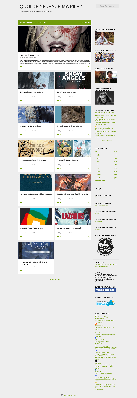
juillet (98, 158)
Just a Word (98, 333)
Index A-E (98, 213)
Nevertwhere (99, 326)
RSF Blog (98, 363)
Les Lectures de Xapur (102, 377)
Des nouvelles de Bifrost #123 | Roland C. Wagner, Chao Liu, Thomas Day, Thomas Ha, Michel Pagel (105, 356)
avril (98, 168)
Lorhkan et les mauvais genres (105, 384)
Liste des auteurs (100, 197)
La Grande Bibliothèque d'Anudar (106, 347)
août (98, 155)
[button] (89, 66)
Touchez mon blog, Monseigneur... (101, 318)
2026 (96, 152)
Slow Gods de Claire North (103, 374)
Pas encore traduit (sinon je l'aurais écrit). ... (104, 129)
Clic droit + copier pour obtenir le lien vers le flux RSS (106, 265)
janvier (99, 178)
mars (98, 171)
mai (98, 165)
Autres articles (55, 279)
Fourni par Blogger (69, 395)
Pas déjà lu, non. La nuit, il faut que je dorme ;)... (104, 113)
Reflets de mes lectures (102, 372)
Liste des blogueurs (101, 205)
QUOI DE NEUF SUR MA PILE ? (51, 6)
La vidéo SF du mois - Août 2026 (105, 349)
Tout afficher (85, 22)
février (99, 175)
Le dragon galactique (102, 352)
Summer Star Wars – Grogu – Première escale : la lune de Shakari (104, 366)
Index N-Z (98, 229)
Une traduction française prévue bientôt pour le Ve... (105, 123)
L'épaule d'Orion (100, 340)
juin (98, 161)
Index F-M (98, 221)
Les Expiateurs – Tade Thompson (102, 342)
